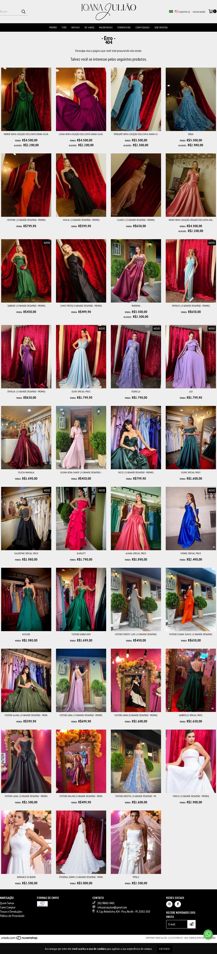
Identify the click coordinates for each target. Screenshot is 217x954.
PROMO (53, 27)
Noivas (75, 27)
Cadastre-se (184, 12)
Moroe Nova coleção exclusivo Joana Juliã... (26, 134)
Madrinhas (106, 27)
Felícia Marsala (26, 472)
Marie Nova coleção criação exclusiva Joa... (191, 219)
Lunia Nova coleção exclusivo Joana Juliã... (81, 134)
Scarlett (81, 553)
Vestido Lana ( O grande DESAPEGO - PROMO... (26, 796)
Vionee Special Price (191, 553)
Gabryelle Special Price (190, 715)
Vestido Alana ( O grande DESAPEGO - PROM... (26, 715)
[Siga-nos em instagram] (169, 904)
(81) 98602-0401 (105, 903)
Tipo (64, 27)
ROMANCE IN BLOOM (26, 877)
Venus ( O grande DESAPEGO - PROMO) (191, 796)
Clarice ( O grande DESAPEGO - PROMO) (135, 219)
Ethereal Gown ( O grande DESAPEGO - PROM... (81, 877)
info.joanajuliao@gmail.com (112, 907)
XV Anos (89, 27)
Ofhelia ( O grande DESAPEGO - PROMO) (26, 391)
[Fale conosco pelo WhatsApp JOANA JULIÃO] (208, 934)
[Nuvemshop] (19, 939)
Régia (190, 134)
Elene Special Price (190, 472)
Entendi (164, 948)
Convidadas (143, 27)
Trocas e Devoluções (11, 911)
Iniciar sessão (199, 12)
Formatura (124, 27)
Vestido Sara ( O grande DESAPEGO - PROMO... (81, 715)
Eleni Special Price (81, 391)
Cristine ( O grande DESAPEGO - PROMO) (26, 219)
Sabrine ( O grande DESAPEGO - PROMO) (26, 305)
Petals (136, 877)
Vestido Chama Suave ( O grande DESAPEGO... (191, 634)
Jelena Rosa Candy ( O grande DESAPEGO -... (81, 472)
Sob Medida (161, 27)
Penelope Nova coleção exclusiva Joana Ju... (136, 134)
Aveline (26, 634)
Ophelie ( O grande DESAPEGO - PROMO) (191, 305)
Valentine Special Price (26, 553)
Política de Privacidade (12, 916)
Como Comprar (7, 907)
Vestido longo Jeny (81, 634)
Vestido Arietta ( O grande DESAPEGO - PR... (136, 796)
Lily (191, 391)
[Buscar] (23, 11)
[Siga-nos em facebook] (178, 904)
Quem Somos (7, 903)
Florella (135, 391)
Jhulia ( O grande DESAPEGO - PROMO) (81, 219)
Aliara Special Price (136, 553)
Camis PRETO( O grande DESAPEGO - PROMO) (81, 305)
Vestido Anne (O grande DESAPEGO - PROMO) (135, 715)
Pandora (136, 305)
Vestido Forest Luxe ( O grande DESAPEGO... (136, 634)
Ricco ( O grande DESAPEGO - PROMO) (135, 472)
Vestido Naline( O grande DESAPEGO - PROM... (81, 796)
